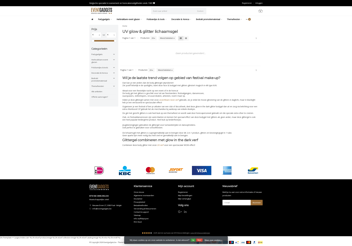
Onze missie (139, 192)
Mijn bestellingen (185, 195)
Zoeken (200, 11)
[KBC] (124, 170)
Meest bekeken (167, 38)
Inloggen (259, 3)
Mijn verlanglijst (184, 198)
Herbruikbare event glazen (128, 19)
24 (153, 38)
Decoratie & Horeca (180, 19)
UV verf (160, 145)
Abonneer (256, 202)
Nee (199, 240)
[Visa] (201, 170)
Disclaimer (138, 198)
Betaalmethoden (141, 205)
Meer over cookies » (213, 240)
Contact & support (141, 212)
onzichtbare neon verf (169, 100)
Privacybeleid (139, 202)
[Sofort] (176, 170)
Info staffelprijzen (141, 218)
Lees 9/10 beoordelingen (200, 233)
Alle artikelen (96, 91)
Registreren (247, 3)
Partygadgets (104, 19)
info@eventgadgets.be (102, 208)
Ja (193, 240)
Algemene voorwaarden (144, 195)
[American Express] (227, 170)
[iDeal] (99, 170)
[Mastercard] (150, 170)
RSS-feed (138, 222)
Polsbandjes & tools (156, 19)
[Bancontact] (253, 170)
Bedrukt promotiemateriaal (208, 19)
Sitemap (137, 215)
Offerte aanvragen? (99, 97)
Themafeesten (233, 19)
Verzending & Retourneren (145, 208)
